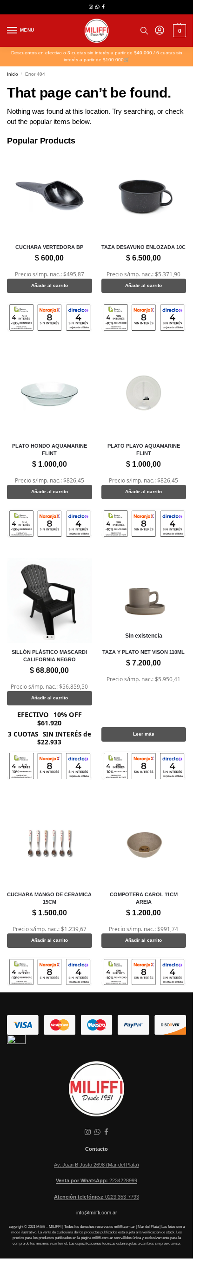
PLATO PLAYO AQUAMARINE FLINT (143, 449)
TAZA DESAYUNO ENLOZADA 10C (143, 247)
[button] (178, 30)
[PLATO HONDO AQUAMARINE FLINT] (49, 394)
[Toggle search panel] (144, 30)
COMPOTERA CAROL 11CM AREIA (144, 898)
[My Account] (159, 31)
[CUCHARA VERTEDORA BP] (49, 195)
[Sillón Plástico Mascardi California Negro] (49, 600)
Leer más (143, 734)
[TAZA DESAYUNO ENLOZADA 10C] (144, 195)
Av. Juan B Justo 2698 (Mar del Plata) (96, 1164)
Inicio (12, 74)
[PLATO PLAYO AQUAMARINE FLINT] (144, 394)
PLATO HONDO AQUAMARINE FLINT (49, 449)
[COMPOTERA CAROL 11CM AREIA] (144, 843)
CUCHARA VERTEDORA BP (49, 247)
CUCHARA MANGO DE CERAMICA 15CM (49, 898)
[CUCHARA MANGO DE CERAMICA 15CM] (49, 843)
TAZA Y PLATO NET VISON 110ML (143, 652)
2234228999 (96, 1180)
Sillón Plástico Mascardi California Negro (49, 655)
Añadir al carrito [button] (49, 285)
